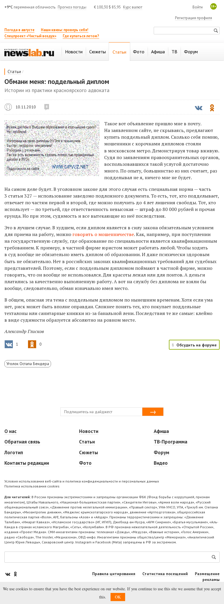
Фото (85, 463)
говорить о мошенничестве (103, 234)
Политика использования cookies (32, 486)
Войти (197, 7)
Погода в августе (19, 29)
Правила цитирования (113, 573)
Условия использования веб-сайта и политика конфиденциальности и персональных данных (81, 481)
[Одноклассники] (15, 574)
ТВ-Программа (170, 442)
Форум (161, 452)
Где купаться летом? (81, 36)
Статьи (14, 71)
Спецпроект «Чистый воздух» (30, 36)
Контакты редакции (26, 463)
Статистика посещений (165, 573)
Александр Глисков (8, 107)
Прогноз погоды (72, 7)
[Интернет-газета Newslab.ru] (29, 52)
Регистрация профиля (193, 17)
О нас (10, 431)
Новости (88, 431)
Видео (161, 463)
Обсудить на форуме (196, 345)
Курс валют (132, 7)
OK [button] (118, 597)
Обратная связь (22, 442)
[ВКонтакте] (8, 574)
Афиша (161, 431)
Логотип (13, 452)
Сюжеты (88, 452)
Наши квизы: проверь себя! (64, 29)
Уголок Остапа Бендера (27, 363)
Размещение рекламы (207, 576)
